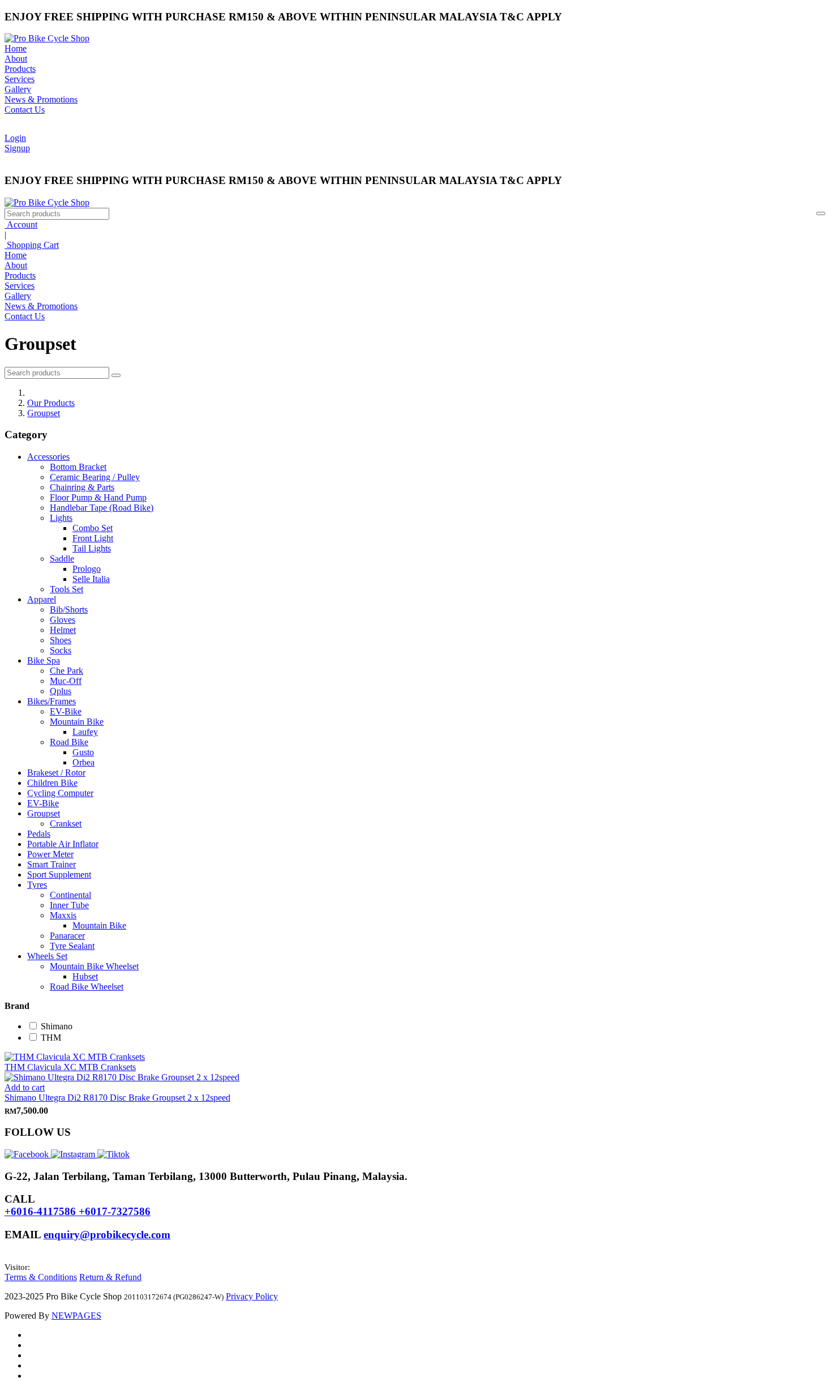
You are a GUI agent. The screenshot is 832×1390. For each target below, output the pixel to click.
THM (51, 1037)
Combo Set (92, 528)
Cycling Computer (60, 793)
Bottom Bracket (78, 467)
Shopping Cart (32, 245)
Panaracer (67, 935)
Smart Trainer (51, 864)
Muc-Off (66, 681)
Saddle (62, 558)
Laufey (85, 732)
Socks (60, 650)
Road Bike (69, 742)
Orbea (83, 762)
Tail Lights (91, 548)
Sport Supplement (59, 874)
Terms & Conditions (41, 1277)
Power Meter (50, 854)
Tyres (37, 884)
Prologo (86, 569)
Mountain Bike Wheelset (94, 966)
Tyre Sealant (72, 946)
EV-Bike (66, 711)
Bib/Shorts (69, 609)
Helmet (63, 630)
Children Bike (52, 783)
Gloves (62, 620)
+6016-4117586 (42, 1211)
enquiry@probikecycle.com (107, 1235)
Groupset (43, 413)
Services (20, 79)
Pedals (38, 834)
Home (16, 48)
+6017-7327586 (115, 1211)
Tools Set (66, 589)
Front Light (92, 538)
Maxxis (63, 915)
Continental (70, 895)
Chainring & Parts (82, 487)
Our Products (51, 403)
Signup (17, 148)
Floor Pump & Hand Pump (98, 497)
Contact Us (25, 109)
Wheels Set (47, 956)
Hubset (85, 976)
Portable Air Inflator (62, 844)
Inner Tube (69, 905)
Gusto (83, 752)
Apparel (41, 599)
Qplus (60, 691)
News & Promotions (41, 99)
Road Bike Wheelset (86, 986)
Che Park (66, 670)
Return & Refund (110, 1277)
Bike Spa (43, 660)
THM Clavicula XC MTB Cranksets (70, 1067)
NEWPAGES (76, 1315)
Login (15, 138)
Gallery (18, 89)
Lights (61, 518)
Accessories (48, 456)
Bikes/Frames (51, 701)
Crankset (66, 823)
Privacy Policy (252, 1296)
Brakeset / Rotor (56, 772)
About (16, 58)
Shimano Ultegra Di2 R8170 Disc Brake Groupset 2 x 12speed (117, 1097)
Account (21, 224)
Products (20, 69)
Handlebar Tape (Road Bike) (101, 507)
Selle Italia (91, 579)
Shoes (60, 640)
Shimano (56, 1026)
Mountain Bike (77, 721)
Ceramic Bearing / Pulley (95, 477)
